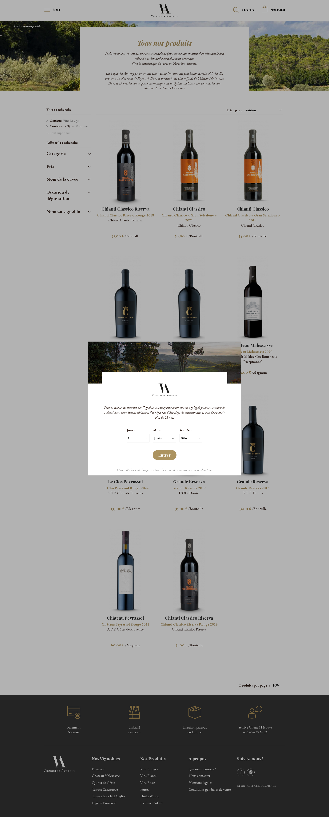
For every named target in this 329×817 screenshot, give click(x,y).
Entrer (164, 455)
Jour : (131, 430)
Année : (186, 430)
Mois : (158, 430)
